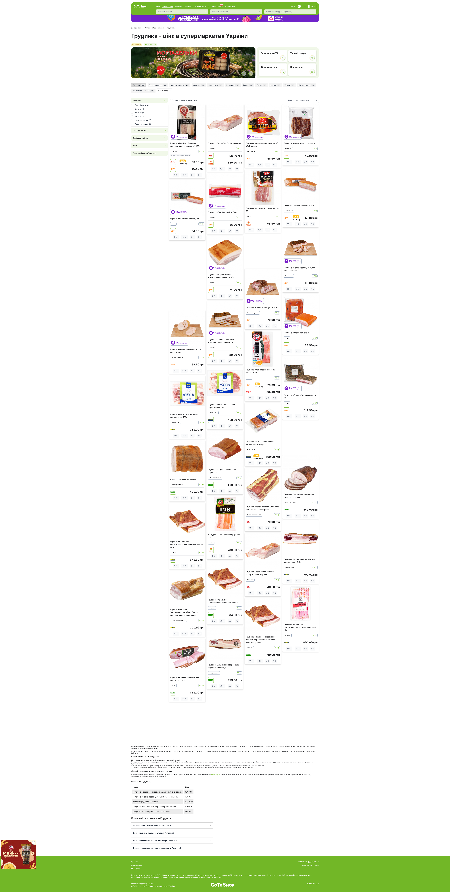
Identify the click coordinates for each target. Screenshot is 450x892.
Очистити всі (163, 91)
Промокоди (230, 6)
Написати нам (136, 865)
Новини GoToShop (202, 6)
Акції (158, 6)
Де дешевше (167, 6)
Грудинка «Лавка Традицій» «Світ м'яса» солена (155, 797)
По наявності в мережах (298, 100)
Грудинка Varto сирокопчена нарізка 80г (151, 811)
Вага (135, 145)
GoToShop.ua (215, 774)
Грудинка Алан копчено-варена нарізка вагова (154, 806)
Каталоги (178, 6)
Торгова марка (139, 130)
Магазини (188, 6)
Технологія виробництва (144, 153)
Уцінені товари (217, 6)
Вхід (305, 6)
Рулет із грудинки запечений (146, 802)
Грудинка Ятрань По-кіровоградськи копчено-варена (157, 792)
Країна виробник (140, 138)
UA (312, 6)
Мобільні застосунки (310, 865)
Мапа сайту (135, 869)
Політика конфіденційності (308, 862)
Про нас (134, 862)
